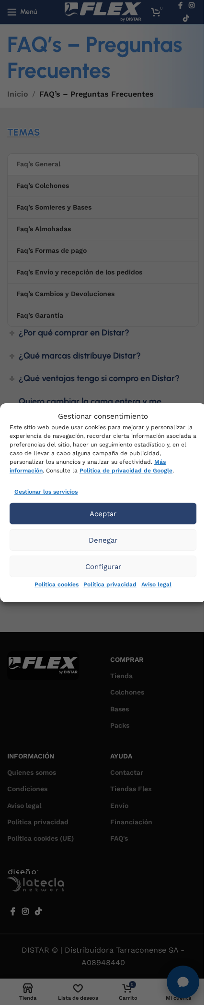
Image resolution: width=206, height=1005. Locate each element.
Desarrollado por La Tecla (40, 882)
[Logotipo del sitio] (103, 11)
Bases (119, 709)
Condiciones (27, 789)
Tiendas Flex (131, 789)
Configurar (103, 566)
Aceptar (103, 513)
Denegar (103, 540)
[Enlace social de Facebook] (13, 911)
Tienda (121, 676)
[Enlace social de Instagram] (25, 911)
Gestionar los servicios (46, 491)
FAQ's (119, 838)
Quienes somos (31, 772)
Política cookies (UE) (40, 838)
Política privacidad (110, 584)
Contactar (126, 772)
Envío (119, 805)
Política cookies (56, 584)
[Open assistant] (183, 982)
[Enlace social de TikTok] (186, 18)
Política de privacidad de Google (126, 470)
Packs (119, 725)
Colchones (127, 692)
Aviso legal (156, 584)
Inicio (17, 94)
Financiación (131, 822)
